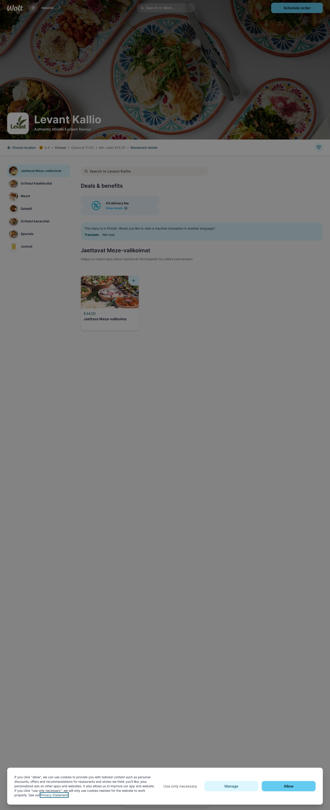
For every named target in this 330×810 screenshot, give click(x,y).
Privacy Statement (54, 795)
